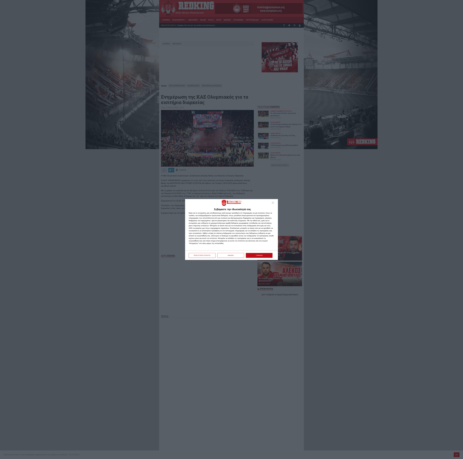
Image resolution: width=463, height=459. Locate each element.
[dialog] (231, 229)
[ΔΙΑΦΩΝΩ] (274, 203)
